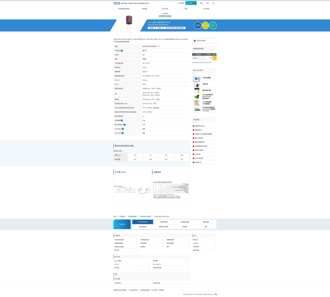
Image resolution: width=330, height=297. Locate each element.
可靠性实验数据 (157, 268)
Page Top (216, 294)
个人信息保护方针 (133, 290)
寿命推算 (155, 261)
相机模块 (184, 226)
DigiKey (195, 58)
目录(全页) (198, 162)
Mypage (213, 3)
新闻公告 (195, 239)
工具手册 (197, 154)
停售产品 (116, 250)
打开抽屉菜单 (201, 3)
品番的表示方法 (200, 126)
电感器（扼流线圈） (164, 226)
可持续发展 (196, 246)
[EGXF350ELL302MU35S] (159, 46)
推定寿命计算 (207, 90)
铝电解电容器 (132, 216)
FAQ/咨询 (206, 9)
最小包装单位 (199, 138)
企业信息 (195, 243)
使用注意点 (198, 130)
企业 (191, 3)
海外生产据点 (199, 150)
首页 (114, 216)
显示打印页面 (201, 41)
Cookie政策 (154, 290)
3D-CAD (116, 264)
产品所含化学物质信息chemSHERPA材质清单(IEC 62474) (209, 109)
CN (207, 3)
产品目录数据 (207, 78)
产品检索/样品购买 (145, 216)
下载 (185, 9)
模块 (206, 226)
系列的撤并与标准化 (201, 146)
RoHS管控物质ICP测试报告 (207, 103)
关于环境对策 (199, 158)
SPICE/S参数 (117, 261)
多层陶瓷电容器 (185, 222)
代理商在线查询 (145, 239)
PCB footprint (157, 264)
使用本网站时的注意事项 (120, 290)
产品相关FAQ (118, 283)
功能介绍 (205, 84)
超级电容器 (206, 222)
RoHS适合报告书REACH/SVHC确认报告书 (208, 96)
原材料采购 (196, 250)
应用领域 (116, 268)
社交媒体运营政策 (144, 290)
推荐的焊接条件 (200, 142)
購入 (214, 58)
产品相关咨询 (156, 283)
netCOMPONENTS (204, 62)
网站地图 (181, 3)
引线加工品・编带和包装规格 (203, 134)
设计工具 (165, 9)
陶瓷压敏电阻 (142, 226)
